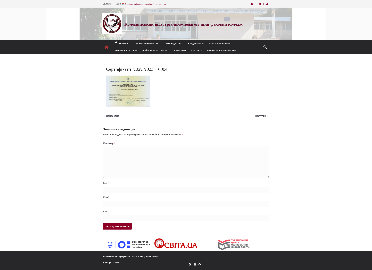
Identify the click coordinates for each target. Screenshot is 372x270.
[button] (159, 44)
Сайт (106, 211)
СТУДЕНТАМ (194, 44)
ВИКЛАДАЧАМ (173, 44)
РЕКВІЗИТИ (180, 50)
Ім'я (106, 183)
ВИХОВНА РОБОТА (124, 50)
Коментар (109, 143)
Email (107, 197)
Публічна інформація (145, 44)
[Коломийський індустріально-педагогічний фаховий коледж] (106, 47)
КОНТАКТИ (196, 50)
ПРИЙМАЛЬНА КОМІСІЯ (154, 50)
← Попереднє (111, 115)
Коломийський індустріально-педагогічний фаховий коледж (131, 256)
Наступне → (262, 115)
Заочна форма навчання (221, 50)
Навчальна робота (220, 44)
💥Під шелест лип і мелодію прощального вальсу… (145, 3)
